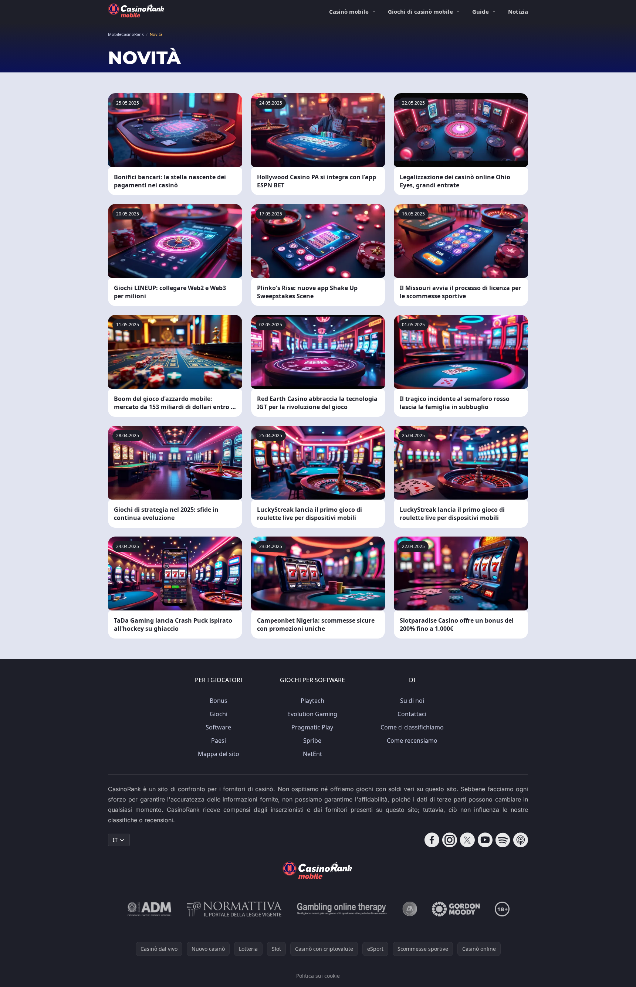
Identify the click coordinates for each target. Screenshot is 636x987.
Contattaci (412, 714)
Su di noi (412, 701)
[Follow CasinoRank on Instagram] (449, 840)
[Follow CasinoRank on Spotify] (502, 840)
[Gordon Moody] (456, 909)
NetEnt (312, 754)
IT (115, 839)
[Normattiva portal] (234, 909)
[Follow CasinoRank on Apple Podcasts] (520, 840)
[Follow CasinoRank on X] (467, 840)
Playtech (312, 701)
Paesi (218, 740)
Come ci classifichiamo (412, 727)
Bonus (218, 701)
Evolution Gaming (312, 714)
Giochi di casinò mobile (420, 11)
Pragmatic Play (312, 727)
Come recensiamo (412, 740)
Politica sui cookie (318, 975)
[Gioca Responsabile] (342, 909)
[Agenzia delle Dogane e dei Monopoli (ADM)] (149, 909)
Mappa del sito (218, 754)
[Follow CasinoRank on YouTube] (485, 840)
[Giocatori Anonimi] (409, 909)
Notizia (518, 11)
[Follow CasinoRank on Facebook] (431, 840)
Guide (480, 11)
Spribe (312, 740)
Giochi (218, 714)
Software (218, 727)
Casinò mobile (349, 11)
